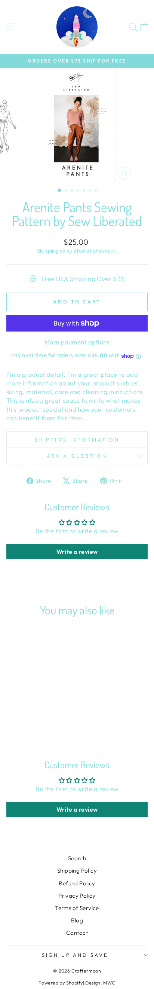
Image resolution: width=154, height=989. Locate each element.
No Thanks (40, 521)
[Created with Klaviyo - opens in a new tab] (77, 536)
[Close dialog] (145, 455)
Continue (40, 509)
